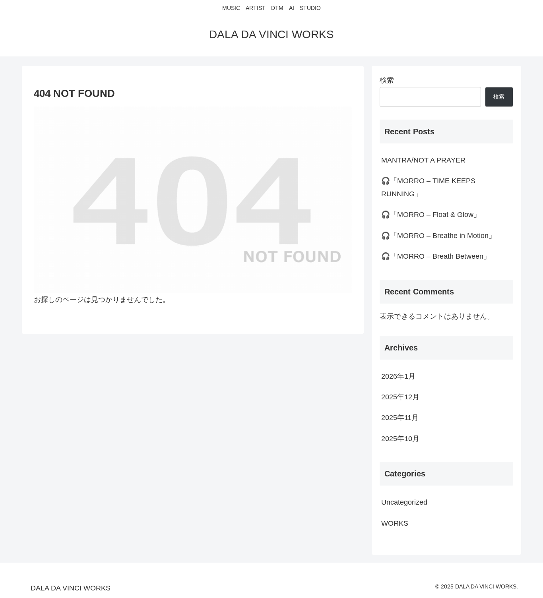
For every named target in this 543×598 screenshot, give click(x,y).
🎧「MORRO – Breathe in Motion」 (438, 236)
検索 (387, 80)
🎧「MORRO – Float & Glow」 (431, 215)
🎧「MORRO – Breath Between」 (436, 256)
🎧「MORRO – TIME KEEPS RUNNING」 (428, 187)
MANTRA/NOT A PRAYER (423, 160)
